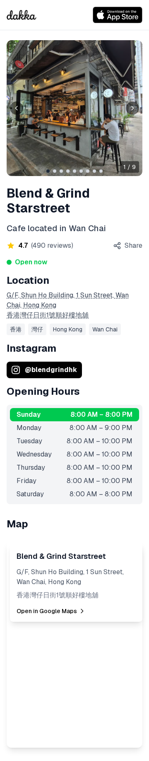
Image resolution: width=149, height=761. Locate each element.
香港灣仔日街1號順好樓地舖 (48, 315)
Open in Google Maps (47, 611)
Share (133, 245)
